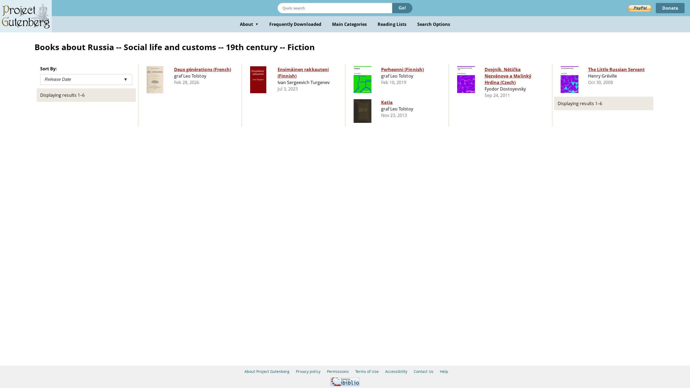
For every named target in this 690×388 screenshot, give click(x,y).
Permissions (338, 371)
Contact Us (423, 371)
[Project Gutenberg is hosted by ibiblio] (345, 384)
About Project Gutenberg (266, 371)
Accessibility (396, 371)
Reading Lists (392, 24)
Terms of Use (366, 371)
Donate (670, 8)
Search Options (433, 24)
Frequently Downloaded (295, 24)
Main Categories (349, 24)
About (249, 24)
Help (444, 371)
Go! (402, 8)
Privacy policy (308, 371)
